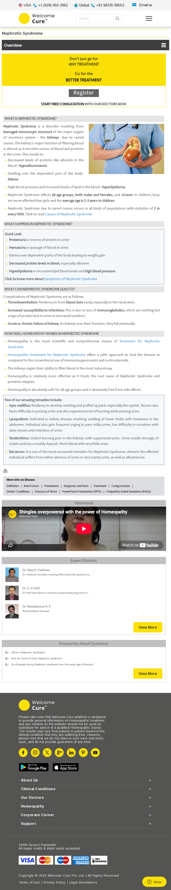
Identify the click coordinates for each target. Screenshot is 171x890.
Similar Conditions (18, 491)
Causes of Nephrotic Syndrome (68, 214)
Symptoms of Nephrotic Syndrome (71, 279)
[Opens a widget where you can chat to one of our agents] (154, 882)
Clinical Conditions (38, 789)
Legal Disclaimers (83, 882)
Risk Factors (31, 486)
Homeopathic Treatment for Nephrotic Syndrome (47, 355)
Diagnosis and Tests (76, 486)
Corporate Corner (37, 815)
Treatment (100, 486)
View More (148, 627)
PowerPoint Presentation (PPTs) (81, 491)
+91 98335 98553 (110, 5)
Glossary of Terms (46, 491)
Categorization (121, 486)
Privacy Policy (54, 882)
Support (28, 823)
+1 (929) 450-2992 (53, 5)
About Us (29, 780)
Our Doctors (32, 797)
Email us (145, 5)
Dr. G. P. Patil (31, 588)
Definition (13, 486)
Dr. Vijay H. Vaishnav (36, 570)
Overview (13, 45)
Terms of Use (29, 882)
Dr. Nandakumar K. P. (36, 606)
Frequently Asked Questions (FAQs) (128, 491)
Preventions (51, 486)
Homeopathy (32, 806)
